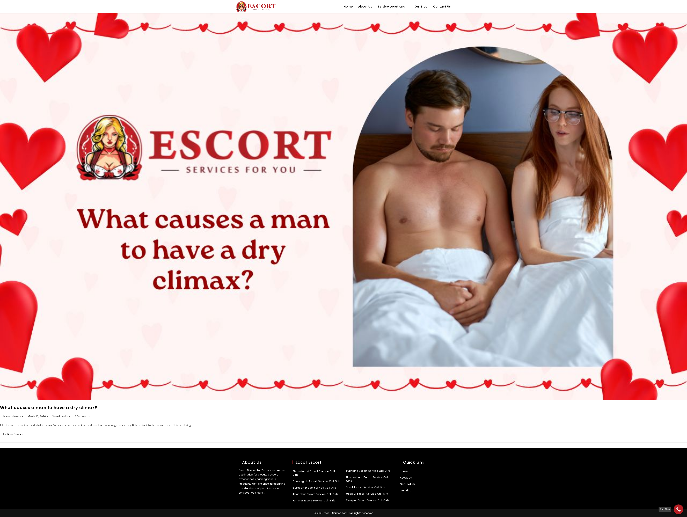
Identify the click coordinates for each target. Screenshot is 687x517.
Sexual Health (60, 416)
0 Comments (82, 416)
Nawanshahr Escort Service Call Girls (367, 479)
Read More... (257, 492)
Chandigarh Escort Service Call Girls (317, 481)
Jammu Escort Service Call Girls (314, 500)
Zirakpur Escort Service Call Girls (367, 500)
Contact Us (407, 484)
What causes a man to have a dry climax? (48, 408)
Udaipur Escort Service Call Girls (367, 494)
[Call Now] (678, 509)
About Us (406, 477)
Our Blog (405, 490)
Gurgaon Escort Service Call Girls (315, 487)
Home (404, 471)
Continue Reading (16, 433)
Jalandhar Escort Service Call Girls (315, 494)
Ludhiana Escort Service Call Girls (368, 471)
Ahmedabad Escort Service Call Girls (314, 473)
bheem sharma (12, 416)
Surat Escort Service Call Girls (366, 487)
